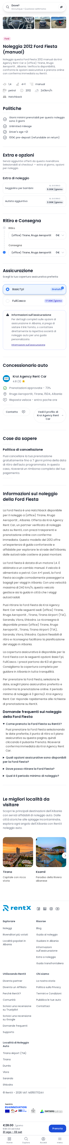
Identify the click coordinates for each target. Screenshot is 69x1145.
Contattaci (43, 1006)
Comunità (9, 1000)
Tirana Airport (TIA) (14, 1053)
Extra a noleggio (46, 957)
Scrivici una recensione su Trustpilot (17, 1007)
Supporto (8, 1032)
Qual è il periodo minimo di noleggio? (32, 776)
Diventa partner (12, 981)
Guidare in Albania (47, 941)
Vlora (6, 1072)
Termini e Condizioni (48, 993)
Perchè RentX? (12, 993)
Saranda (8, 1078)
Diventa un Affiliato (15, 987)
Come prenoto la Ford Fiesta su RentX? (34, 724)
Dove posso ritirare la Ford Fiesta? (30, 769)
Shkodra (8, 1084)
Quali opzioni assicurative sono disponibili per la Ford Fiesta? (34, 760)
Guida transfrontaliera (50, 963)
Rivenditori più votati (15, 934)
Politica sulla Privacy (48, 987)
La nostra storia (45, 981)
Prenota (57, 1128)
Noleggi (7, 928)
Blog (38, 928)
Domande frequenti (15, 1026)
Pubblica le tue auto (48, 1000)
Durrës (7, 1065)
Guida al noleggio (47, 934)
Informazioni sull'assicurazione (28, 344)
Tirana (7, 1059)
